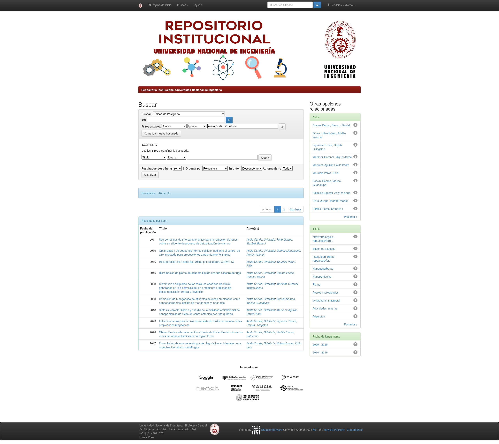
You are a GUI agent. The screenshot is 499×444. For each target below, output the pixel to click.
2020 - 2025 (320, 344)
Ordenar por (194, 168)
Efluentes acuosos (324, 249)
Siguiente (295, 209)
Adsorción (319, 316)
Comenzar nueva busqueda (161, 133)
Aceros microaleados (326, 292)
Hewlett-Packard (334, 430)
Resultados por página (157, 168)
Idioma (348, 5)
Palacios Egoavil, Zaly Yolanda (331, 193)
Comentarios (355, 430)
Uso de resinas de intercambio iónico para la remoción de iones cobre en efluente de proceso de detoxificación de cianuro (198, 241)
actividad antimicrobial (326, 300)
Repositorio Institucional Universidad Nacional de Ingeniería (181, 90)
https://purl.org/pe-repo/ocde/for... (324, 258)
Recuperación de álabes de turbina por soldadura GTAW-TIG (196, 262)
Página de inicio (161, 5)
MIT (315, 430)
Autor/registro (272, 168)
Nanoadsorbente (323, 268)
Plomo (316, 284)
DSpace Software (271, 430)
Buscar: (147, 114)
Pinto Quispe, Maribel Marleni (331, 201)
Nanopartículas (322, 276)
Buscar (182, 5)
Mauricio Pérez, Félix (326, 173)
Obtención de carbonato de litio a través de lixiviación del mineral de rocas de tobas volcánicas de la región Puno (201, 334)
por (144, 119)
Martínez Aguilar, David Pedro (331, 165)
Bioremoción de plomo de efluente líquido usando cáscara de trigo (200, 273)
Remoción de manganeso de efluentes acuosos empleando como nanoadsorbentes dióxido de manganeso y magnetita (199, 301)
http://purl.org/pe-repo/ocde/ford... (323, 239)
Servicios (336, 5)
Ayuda (198, 5)
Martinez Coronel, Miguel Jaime (332, 157)
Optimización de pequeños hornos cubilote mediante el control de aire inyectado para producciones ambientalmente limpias (199, 252)
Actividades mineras (325, 308)
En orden (234, 168)
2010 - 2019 (320, 352)
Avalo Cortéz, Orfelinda (261, 239)
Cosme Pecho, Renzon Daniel (331, 125)
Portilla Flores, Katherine (328, 209)
